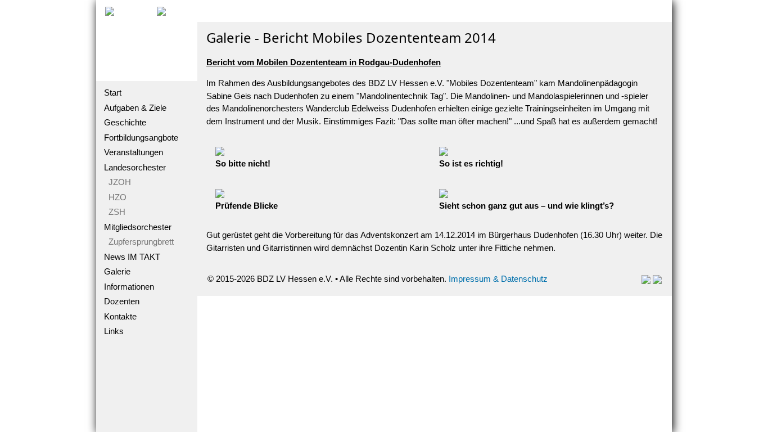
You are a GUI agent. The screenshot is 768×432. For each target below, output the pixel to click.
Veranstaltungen (133, 152)
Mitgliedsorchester (137, 227)
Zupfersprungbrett (139, 241)
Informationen (129, 286)
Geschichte (125, 122)
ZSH (114, 212)
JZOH (117, 182)
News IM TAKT (132, 257)
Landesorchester (135, 167)
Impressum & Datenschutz (498, 279)
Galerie (117, 271)
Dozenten (121, 301)
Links (114, 331)
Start (112, 92)
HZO (115, 197)
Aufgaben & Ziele (135, 107)
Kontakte (120, 316)
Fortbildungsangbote (141, 137)
